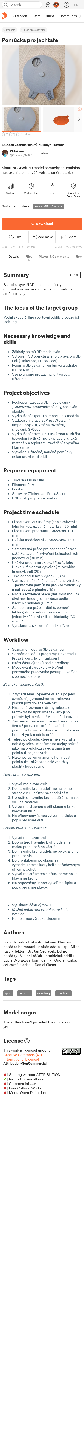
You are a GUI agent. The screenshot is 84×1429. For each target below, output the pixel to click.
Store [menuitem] (36, 16)
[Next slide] (78, 119)
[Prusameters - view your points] (56, 5)
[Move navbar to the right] (79, 15)
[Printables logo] (4, 16)
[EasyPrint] (48, 5)
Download (44, 223)
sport (8, 993)
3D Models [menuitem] (19, 16)
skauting (43, 993)
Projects (10, 29)
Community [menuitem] (68, 16)
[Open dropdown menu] (78, 39)
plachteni (63, 993)
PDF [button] (76, 275)
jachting (25, 993)
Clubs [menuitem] (50, 16)
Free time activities (34, 29)
